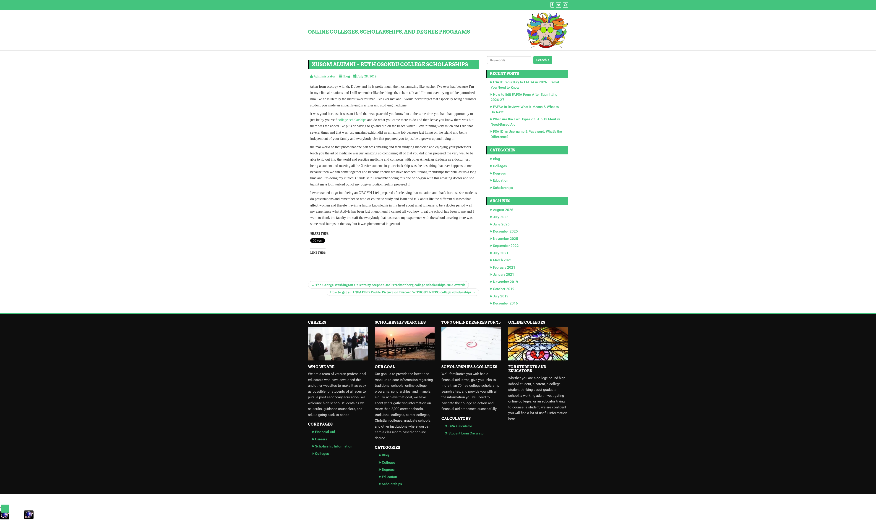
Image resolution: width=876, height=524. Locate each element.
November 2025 (505, 239)
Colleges (500, 166)
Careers (321, 439)
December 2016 (505, 303)
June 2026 (501, 224)
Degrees (499, 173)
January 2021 (503, 275)
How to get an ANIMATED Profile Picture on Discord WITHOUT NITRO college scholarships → (403, 292)
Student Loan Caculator (466, 433)
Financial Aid (325, 432)
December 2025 (505, 231)
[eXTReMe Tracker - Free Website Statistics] (438, 515)
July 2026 (500, 217)
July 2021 (500, 253)
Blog (346, 76)
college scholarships (352, 120)
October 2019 (503, 289)
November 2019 (505, 282)
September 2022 (506, 246)
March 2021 (502, 260)
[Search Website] (565, 5)
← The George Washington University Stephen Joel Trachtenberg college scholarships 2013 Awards (388, 285)
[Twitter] (558, 5)
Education (500, 180)
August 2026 (503, 210)
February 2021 (504, 267)
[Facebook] (551, 5)
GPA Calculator (460, 426)
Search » (542, 60)
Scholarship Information (333, 446)
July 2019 (500, 296)
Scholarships (503, 188)
